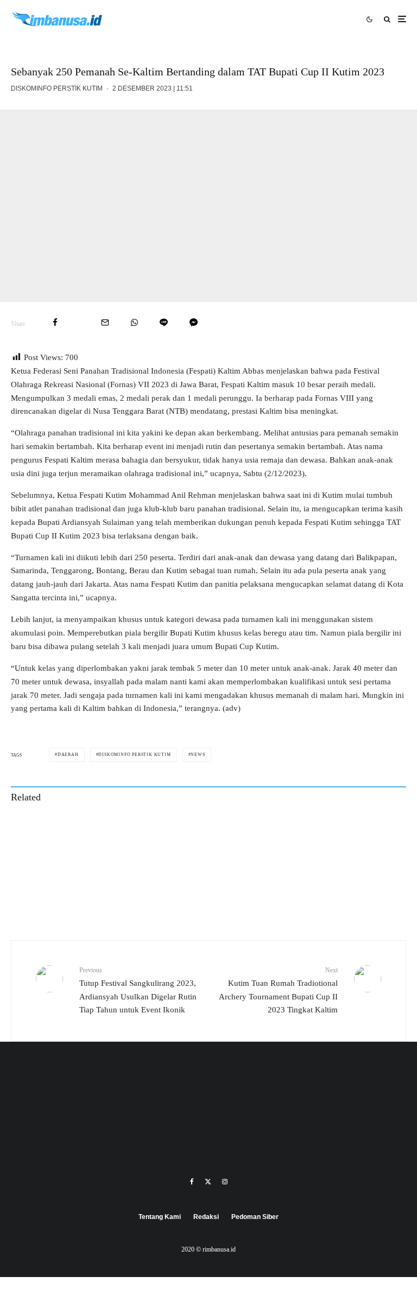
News (198, 754)
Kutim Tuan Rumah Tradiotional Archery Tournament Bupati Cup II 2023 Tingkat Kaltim (278, 990)
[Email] (105, 322)
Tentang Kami (159, 1217)
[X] (208, 1181)
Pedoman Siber (255, 1217)
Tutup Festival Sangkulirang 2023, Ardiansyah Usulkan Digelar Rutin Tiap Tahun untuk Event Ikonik (138, 990)
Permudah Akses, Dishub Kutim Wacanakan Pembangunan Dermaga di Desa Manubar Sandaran (328, 882)
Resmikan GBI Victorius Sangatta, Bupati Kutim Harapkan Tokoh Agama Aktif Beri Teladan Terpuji (128, 882)
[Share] (55, 322)
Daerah (68, 754)
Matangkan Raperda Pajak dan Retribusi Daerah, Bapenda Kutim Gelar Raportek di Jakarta (331, 831)
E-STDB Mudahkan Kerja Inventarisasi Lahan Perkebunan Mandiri (123, 831)
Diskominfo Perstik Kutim (57, 88)
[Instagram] (225, 1181)
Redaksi (206, 1217)
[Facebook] (192, 1181)
